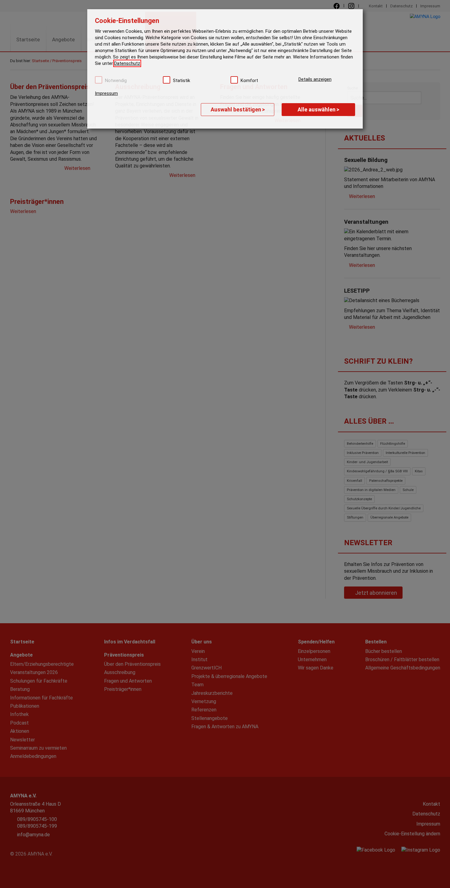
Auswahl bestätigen (238, 109)
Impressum (106, 93)
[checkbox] (98, 80)
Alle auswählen (318, 109)
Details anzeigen (315, 79)
